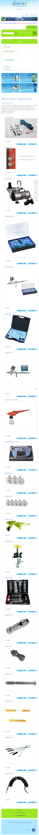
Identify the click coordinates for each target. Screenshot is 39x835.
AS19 (5, 45)
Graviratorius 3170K (11, 441)
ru (19, 9)
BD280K (9, 117)
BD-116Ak (9, 216)
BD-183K (9, 267)
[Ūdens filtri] (19, 4)
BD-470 (9, 701)
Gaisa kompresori (10, 99)
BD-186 (9, 352)
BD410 (8, 147)
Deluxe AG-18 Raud (11, 399)
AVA (8, 646)
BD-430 (9, 737)
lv (21, 9)
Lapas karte (34, 15)
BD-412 (9, 674)
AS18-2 (9, 178)
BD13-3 (9, 473)
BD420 (8, 519)
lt (17, 9)
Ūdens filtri (28, 822)
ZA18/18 (9, 773)
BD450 (8, 577)
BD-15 (8, 541)
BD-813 (9, 314)
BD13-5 (9, 496)
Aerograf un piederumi (25, 99)
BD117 (8, 615)
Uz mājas (26, 15)
